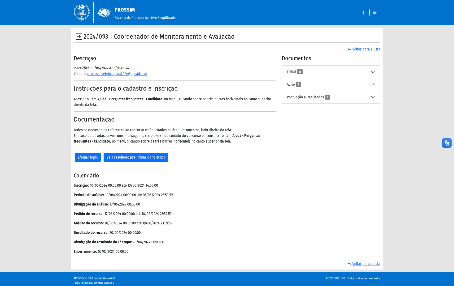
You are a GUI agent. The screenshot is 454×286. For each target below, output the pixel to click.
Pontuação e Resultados (307, 97)
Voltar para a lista (365, 49)
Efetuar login (88, 157)
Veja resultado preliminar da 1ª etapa (136, 157)
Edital (294, 72)
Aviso (293, 84)
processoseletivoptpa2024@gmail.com (117, 74)
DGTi (343, 278)
